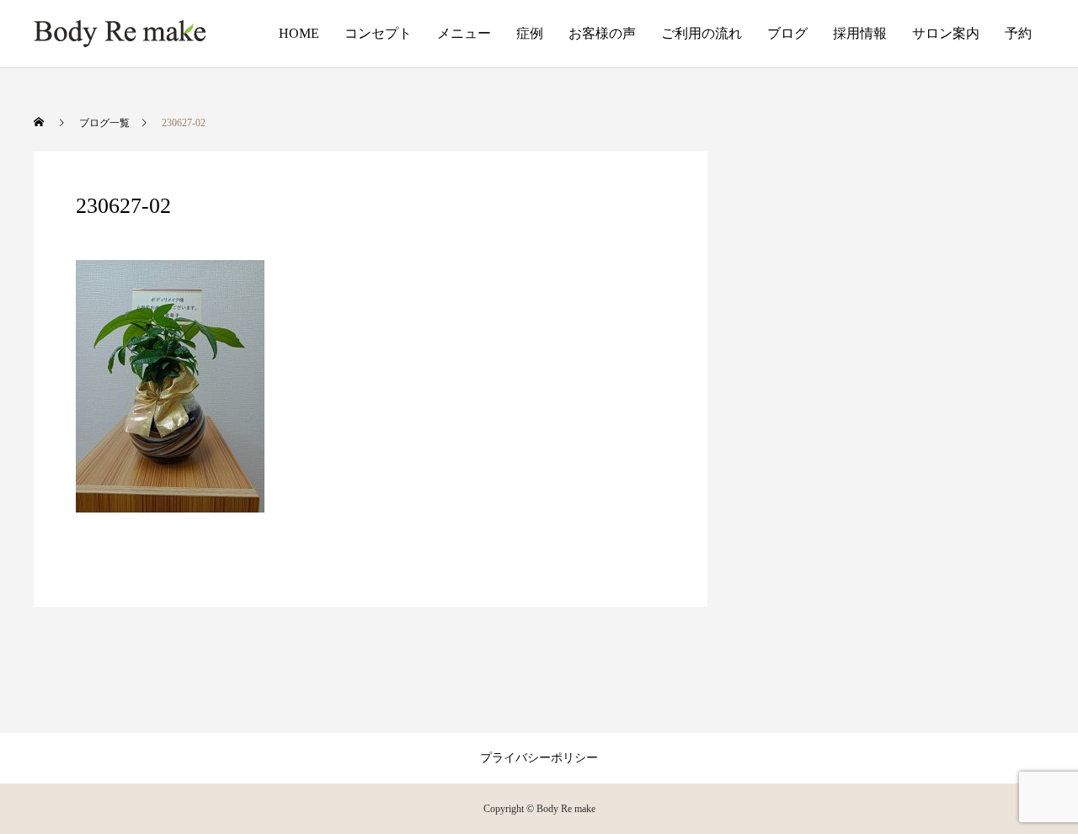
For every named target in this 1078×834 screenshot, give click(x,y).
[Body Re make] (119, 33)
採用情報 (860, 33)
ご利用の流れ (701, 33)
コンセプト (378, 33)
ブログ (787, 33)
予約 (1018, 33)
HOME (299, 33)
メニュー (464, 33)
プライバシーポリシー (539, 758)
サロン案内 (945, 33)
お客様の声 (602, 33)
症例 (529, 33)
